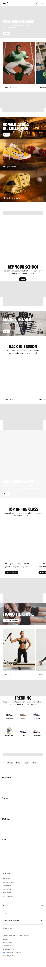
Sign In (35, 763)
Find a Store (8, 763)
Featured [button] (6, 777)
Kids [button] (4, 839)
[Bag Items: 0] (41, 3)
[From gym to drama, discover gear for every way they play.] (19, 547)
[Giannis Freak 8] (23, 323)
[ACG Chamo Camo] (23, 464)
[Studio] (19, 652)
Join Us (26, 763)
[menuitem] (6, 939)
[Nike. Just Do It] (23, 110)
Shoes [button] (5, 798)
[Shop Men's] (19, 379)
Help (18, 763)
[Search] (37, 3)
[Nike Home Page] (6, 3)
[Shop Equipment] (23, 186)
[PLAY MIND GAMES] (23, 22)
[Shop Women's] (19, 65)
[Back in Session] (23, 349)
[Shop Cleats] (23, 155)
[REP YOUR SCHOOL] (23, 273)
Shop (6, 33)
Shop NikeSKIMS (11, 620)
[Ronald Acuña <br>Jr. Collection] (23, 128)
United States (9, 928)
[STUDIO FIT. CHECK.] (23, 614)
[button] (23, 464)
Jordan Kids (11, 572)
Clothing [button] (6, 818)
